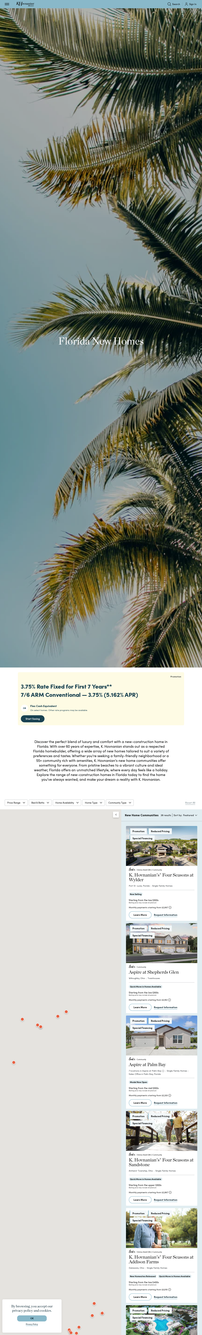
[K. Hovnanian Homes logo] (25, 4)
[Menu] (7, 4)
